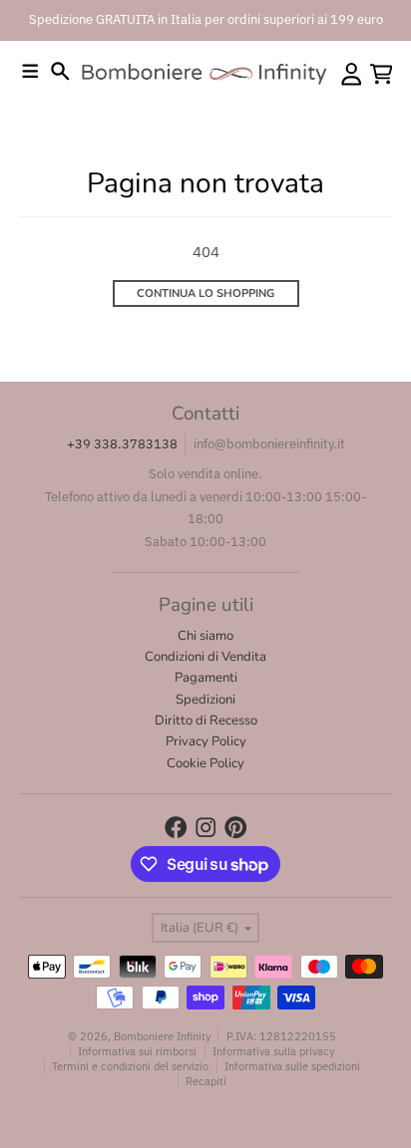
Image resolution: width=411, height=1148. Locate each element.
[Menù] (30, 71)
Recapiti (206, 1080)
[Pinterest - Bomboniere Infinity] (235, 827)
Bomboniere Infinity (162, 1035)
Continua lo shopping (205, 293)
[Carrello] (381, 74)
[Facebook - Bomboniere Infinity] (176, 827)
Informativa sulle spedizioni (292, 1065)
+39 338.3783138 (122, 443)
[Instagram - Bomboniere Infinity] (206, 827)
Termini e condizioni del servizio (130, 1065)
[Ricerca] (60, 71)
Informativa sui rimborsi (137, 1050)
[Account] (351, 74)
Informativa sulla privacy (273, 1050)
